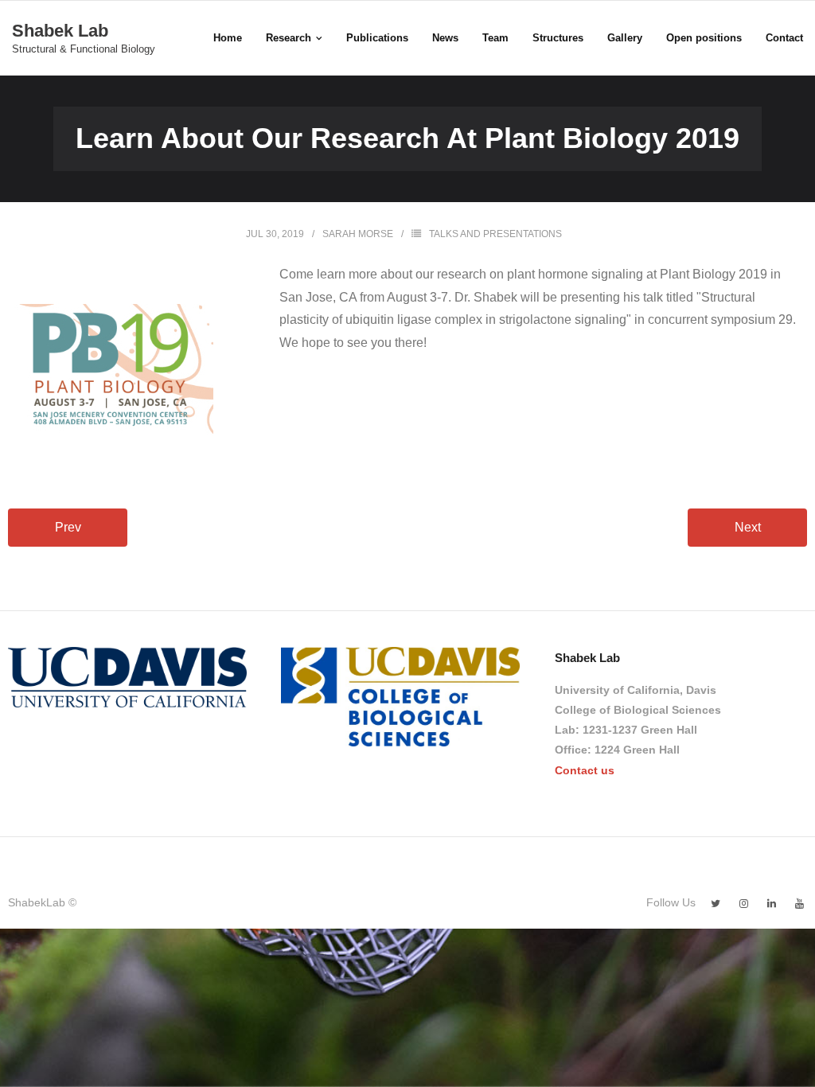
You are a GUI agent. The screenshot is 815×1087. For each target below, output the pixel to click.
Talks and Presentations (495, 234)
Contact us (584, 770)
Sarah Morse (357, 234)
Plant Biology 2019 (713, 274)
